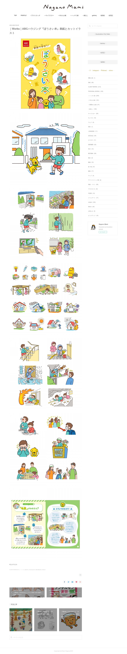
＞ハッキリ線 (74, 15)
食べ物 (91, 166)
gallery (94, 15)
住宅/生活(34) (32, 569)
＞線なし (85, 15)
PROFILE (23, 15)
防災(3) (43, 569)
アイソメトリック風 (94, 180)
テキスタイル (93, 189)
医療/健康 (92, 144)
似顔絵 (103, 15)
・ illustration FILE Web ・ (103, 34)
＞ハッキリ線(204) (24, 569)
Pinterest (104, 70)
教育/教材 (92, 153)
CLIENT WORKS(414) (14, 569)
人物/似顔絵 (92, 131)
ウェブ (91, 122)
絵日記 (111, 15)
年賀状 (91, 193)
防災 (90, 158)
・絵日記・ (102, 53)
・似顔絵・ (102, 62)
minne (111, 70)
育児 (91, 149)
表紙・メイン (93, 184)
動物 (91, 162)
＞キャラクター (49, 15)
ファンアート (93, 197)
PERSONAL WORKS (95, 91)
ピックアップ (93, 215)
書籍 (91, 171)
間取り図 (91, 78)
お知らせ (91, 211)
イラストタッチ (35, 15)
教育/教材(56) (39, 569)
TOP (15, 15)
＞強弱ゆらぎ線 (94, 104)
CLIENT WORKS (94, 87)
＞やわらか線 (62, 15)
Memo (91, 206)
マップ (91, 175)
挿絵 (91, 82)
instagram (96, 70)
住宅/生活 (92, 135)
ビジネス (92, 140)
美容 (90, 126)
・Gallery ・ (103, 43)
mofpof (92, 202)
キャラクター (93, 113)
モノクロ (92, 118)
